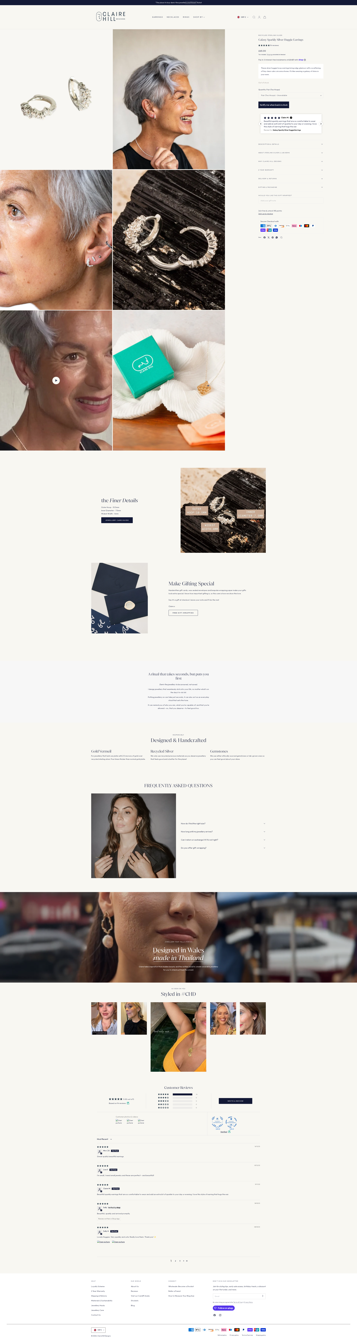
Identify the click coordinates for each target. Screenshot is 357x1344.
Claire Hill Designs (104, 1336)
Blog (133, 1305)
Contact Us (96, 1315)
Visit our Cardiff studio (140, 1296)
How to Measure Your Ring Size (181, 1296)
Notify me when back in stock (274, 104)
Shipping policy (261, 1335)
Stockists (134, 1301)
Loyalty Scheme (98, 1286)
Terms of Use (237, 1302)
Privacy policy (234, 1335)
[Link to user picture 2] (118, 1247)
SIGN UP (189, 2)
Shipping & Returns (99, 1296)
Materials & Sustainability (101, 1301)
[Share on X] (268, 237)
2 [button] (175, 1261)
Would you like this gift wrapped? (275, 195)
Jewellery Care (97, 1310)
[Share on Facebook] (264, 237)
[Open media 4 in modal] (220, 174)
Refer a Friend (174, 1291)
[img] (102, 1147)
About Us (135, 1286)
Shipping (269, 54)
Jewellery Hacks (98, 1305)
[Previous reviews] (261, 124)
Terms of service (247, 1335)
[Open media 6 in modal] (220, 315)
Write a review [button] (236, 1101)
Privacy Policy (248, 1302)
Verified (223, 1132)
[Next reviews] (321, 124)
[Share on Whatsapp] (276, 237)
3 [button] (179, 1261)
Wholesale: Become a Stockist (181, 1286)
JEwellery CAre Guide (117, 520)
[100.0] (217, 1122)
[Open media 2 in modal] (220, 34)
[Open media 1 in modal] (107, 34)
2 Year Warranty (98, 1291)
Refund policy (222, 1335)
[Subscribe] (263, 1296)
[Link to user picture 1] (103, 1247)
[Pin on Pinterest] (272, 237)
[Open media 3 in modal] (107, 174)
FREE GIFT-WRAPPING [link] (183, 613)
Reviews (134, 1291)
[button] (254, 17)
